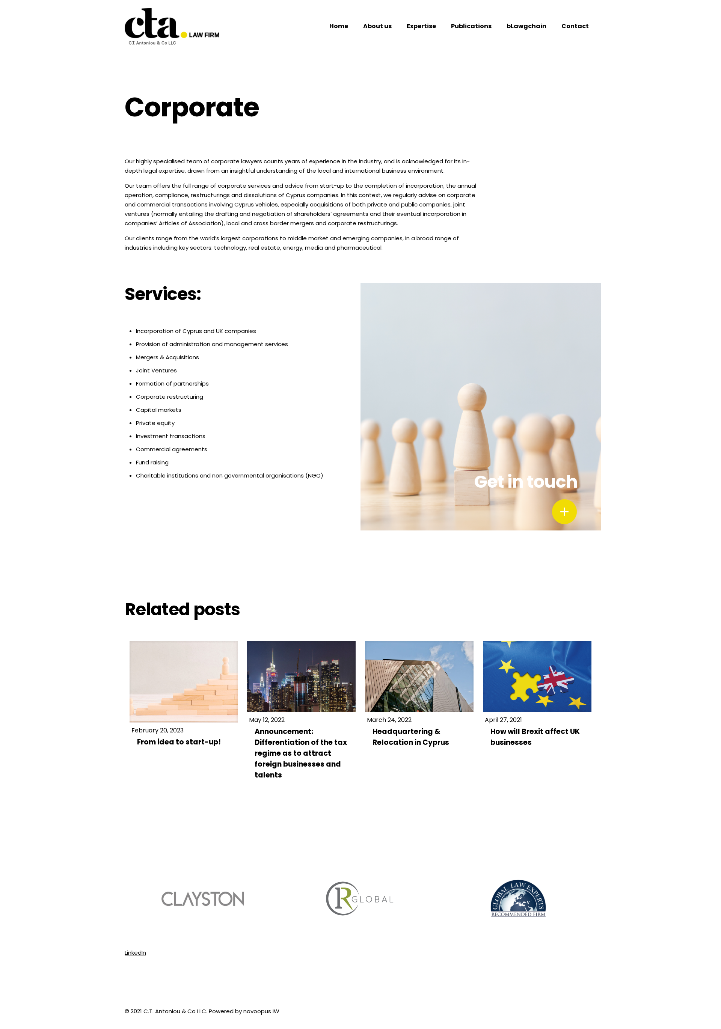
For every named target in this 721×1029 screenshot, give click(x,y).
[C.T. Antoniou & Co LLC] (172, 26)
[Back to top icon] (685, 1013)
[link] (564, 512)
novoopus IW (261, 1011)
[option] (203, 900)
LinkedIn (135, 953)
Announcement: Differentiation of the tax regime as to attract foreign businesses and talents (301, 753)
